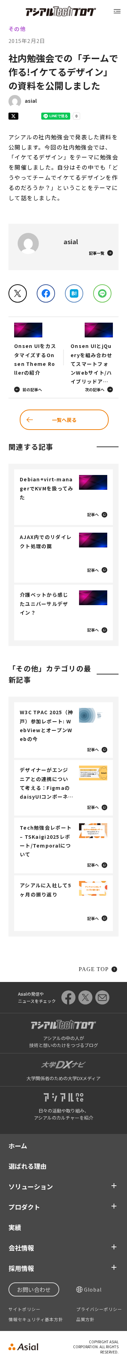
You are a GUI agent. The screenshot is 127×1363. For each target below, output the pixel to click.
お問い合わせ (34, 1289)
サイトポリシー (24, 1309)
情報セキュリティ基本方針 (35, 1319)
